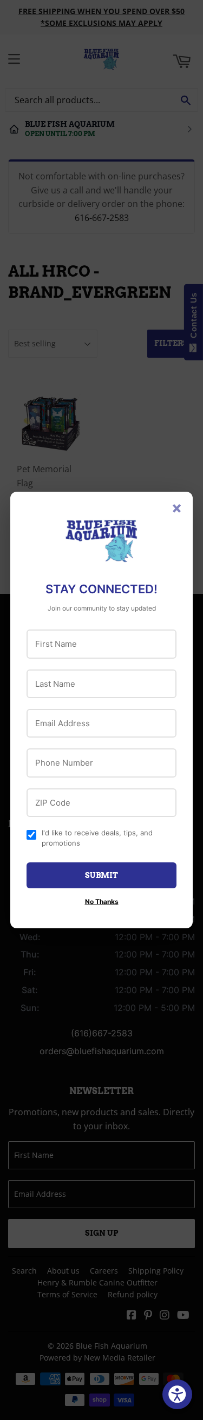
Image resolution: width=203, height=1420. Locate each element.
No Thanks (102, 901)
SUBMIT (101, 875)
